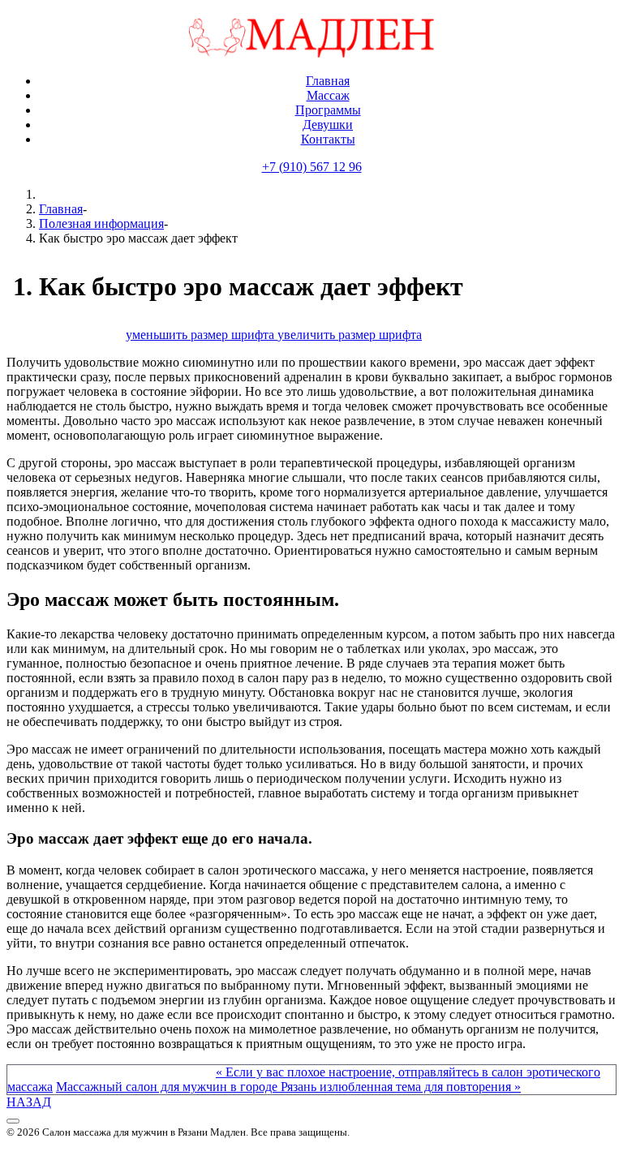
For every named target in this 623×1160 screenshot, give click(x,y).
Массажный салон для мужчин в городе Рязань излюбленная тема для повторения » (288, 1086)
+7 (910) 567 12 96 (312, 167)
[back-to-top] (12, 1121)
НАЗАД (28, 1102)
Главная (61, 209)
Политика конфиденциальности (95, 1146)
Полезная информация (101, 223)
